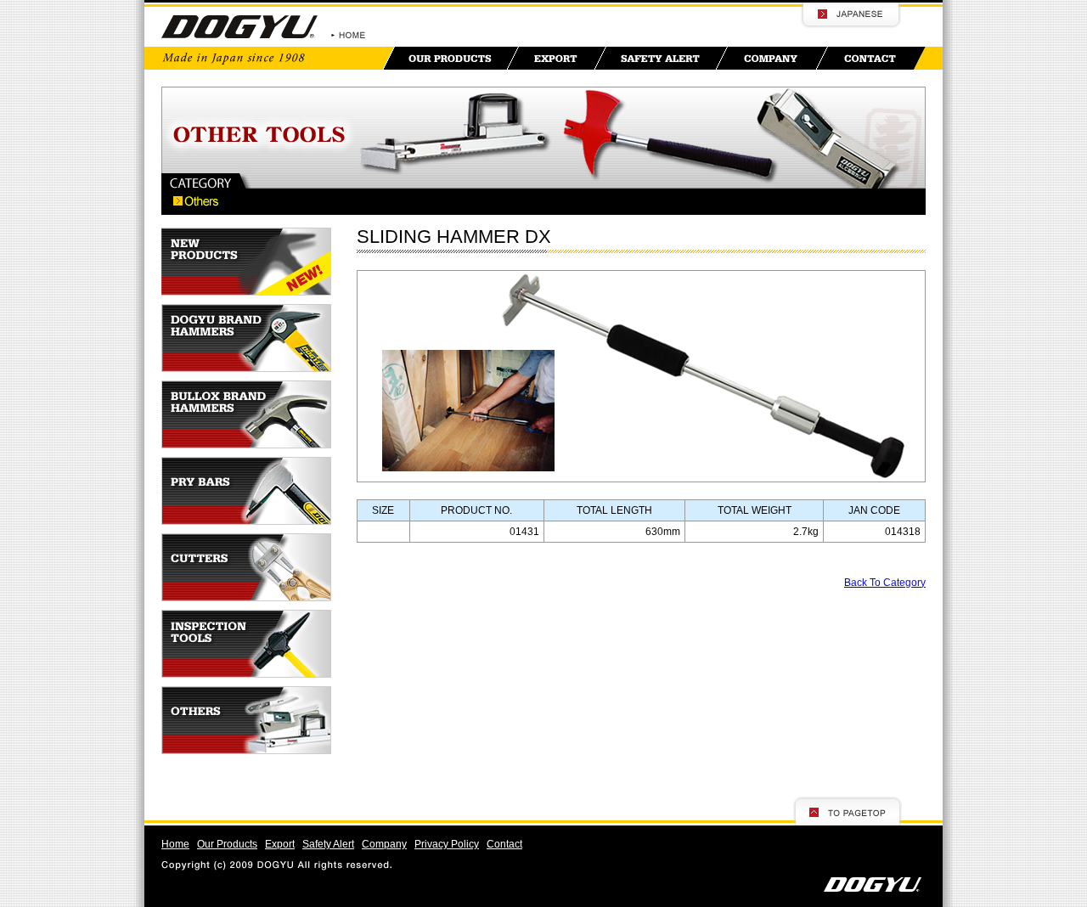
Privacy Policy (446, 844)
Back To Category (885, 583)
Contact (871, 58)
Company (772, 58)
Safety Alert (328, 844)
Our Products (227, 844)
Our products (451, 58)
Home (175, 844)
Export (556, 58)
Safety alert (661, 58)
